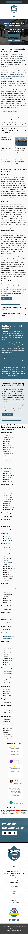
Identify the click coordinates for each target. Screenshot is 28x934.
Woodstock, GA (8, 681)
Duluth (3, 395)
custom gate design (15, 287)
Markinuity (19, 928)
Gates (14, 893)
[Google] (10, 920)
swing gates (13, 76)
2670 (8, 873)
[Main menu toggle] (14, 16)
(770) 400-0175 (17, 871)
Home (14, 891)
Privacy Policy (5, 926)
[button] (9, 2)
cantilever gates (5, 78)
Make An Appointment (14, 902)
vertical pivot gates (21, 76)
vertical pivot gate (6, 233)
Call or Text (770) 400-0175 (10, 303)
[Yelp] (18, 920)
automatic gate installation (14, 83)
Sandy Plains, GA (8, 660)
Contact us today (8, 87)
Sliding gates (4, 204)
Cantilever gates (5, 256)
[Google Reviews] (13, 920)
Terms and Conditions (15, 926)
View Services (14, 36)
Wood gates (12, 343)
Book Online (6, 298)
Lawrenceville (9, 395)
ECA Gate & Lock (11, 54)
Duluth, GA (18, 58)
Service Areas (14, 900)
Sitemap (24, 926)
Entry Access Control (14, 896)
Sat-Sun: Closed (14, 882)
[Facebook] (15, 920)
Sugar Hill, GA (7, 463)
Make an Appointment (14, 40)
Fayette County (5, 633)
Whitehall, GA (7, 538)
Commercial (14, 898)
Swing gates (4, 177)
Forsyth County (6, 468)
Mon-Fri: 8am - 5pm (14, 880)
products (3, 76)
